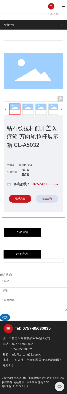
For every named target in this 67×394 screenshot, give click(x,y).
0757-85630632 (21, 349)
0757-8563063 (35, 328)
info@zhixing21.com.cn (27, 354)
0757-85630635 (22, 343)
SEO (46, 382)
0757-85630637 (46, 184)
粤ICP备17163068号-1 (15, 386)
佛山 (40, 382)
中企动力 (32, 382)
